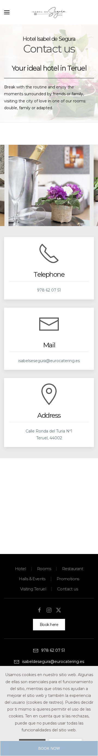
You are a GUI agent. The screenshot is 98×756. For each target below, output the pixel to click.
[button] (7, 12)
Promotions (68, 578)
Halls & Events (32, 578)
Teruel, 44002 (49, 437)
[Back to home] (49, 12)
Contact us (67, 588)
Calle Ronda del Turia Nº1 (49, 431)
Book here (49, 624)
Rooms (44, 568)
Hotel (20, 568)
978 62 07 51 (49, 290)
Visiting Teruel (33, 588)
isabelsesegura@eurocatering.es (49, 360)
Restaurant (72, 568)
